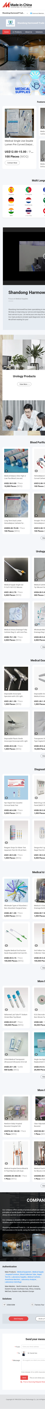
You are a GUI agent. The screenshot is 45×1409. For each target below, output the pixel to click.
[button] (44, 92)
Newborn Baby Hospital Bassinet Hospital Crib (13, 1124)
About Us (28, 32)
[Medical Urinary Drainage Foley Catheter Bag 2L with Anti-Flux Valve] (16, 614)
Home (6, 32)
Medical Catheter (34, 1277)
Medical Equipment (24, 1272)
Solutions (39, 32)
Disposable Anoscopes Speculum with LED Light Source (13, 695)
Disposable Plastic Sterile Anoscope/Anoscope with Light (16, 739)
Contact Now (12, 163)
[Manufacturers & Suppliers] (17, 5)
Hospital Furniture (12, 1274)
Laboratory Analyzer (28, 1279)
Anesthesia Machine (12, 1279)
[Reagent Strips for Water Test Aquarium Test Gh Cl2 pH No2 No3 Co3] (16, 832)
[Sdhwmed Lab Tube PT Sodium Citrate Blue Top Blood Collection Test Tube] (16, 999)
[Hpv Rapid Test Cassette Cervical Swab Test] (16, 788)
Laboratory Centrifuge (13, 1282)
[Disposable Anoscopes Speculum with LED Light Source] (16, 679)
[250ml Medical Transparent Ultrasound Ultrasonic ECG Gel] (16, 1044)
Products (18, 32)
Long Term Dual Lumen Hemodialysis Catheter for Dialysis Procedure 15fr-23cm (15, 521)
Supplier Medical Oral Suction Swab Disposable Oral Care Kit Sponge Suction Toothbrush (15, 951)
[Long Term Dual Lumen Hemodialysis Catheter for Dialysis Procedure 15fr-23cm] (16, 505)
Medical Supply (38, 1272)
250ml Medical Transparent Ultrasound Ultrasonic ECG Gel (15, 1060)
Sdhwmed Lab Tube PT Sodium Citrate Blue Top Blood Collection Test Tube (15, 1015)
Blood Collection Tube (28, 1274)
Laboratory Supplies (19, 1277)
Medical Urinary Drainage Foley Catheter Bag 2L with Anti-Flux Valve (15, 630)
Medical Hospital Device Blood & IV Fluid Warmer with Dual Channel (16, 1169)
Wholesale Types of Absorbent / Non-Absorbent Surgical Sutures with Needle (16, 906)
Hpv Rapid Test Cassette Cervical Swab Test (13, 804)
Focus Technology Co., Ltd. (30, 1399)
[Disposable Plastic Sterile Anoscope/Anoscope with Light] (16, 723)
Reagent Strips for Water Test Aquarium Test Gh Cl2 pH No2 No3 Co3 (15, 848)
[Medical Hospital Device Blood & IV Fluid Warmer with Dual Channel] (16, 1153)
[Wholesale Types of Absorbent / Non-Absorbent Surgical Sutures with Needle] (16, 890)
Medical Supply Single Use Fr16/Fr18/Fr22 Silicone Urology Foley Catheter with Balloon (14, 586)
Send (24, 1377)
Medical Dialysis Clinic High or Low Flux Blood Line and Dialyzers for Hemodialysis (15, 477)
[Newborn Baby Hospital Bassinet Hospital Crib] (16, 1108)
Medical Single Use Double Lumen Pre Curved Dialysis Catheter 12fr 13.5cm (19, 142)
